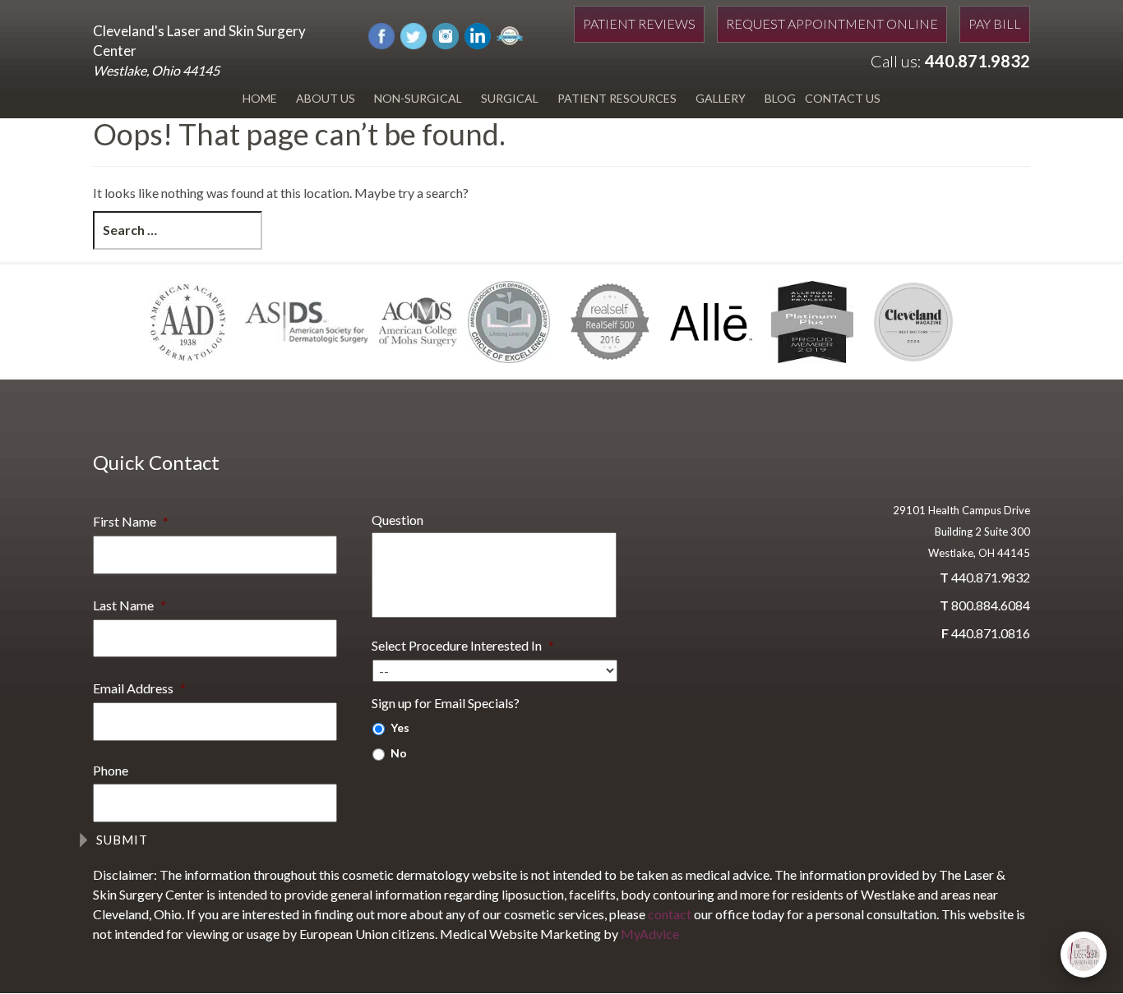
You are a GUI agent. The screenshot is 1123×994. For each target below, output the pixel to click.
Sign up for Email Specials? (446, 703)
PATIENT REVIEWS (639, 23)
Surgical (509, 98)
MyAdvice (650, 933)
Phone (110, 770)
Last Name (129, 605)
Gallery (721, 98)
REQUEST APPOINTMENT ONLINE (832, 23)
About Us (325, 98)
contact (669, 914)
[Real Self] (510, 34)
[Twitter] (413, 34)
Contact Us (842, 98)
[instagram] (445, 34)
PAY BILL (994, 23)
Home (260, 98)
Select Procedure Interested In (463, 645)
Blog (780, 98)
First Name (131, 521)
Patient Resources (617, 98)
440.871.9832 (977, 61)
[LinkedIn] (477, 34)
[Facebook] (381, 34)
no (399, 753)
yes (400, 727)
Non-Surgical (418, 98)
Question (397, 519)
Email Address (139, 688)
